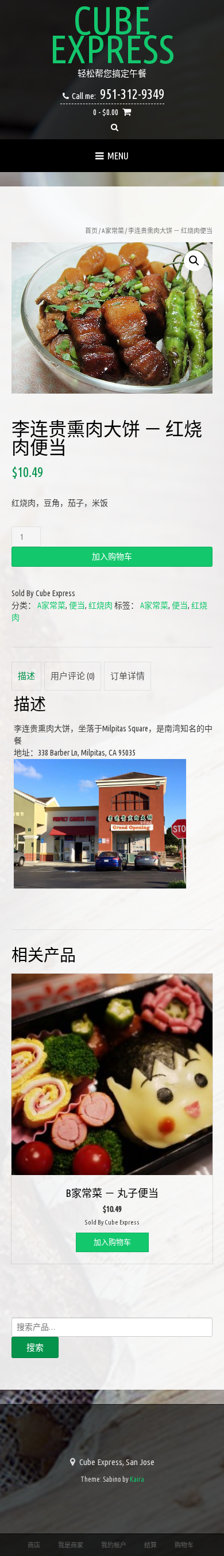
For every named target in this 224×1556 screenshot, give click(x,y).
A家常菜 (113, 230)
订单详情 (127, 676)
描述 (26, 676)
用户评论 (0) (73, 676)
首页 (91, 230)
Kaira (137, 1479)
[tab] (26, 676)
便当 (77, 605)
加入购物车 (112, 556)
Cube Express (112, 34)
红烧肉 (100, 605)
